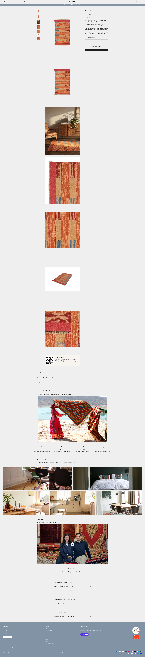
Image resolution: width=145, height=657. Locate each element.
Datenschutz (48, 632)
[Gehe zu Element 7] (38, 38)
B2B (47, 639)
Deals (15, 1)
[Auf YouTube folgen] (12, 647)
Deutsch (131, 1)
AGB (47, 628)
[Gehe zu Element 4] (38, 27)
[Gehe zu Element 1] (38, 11)
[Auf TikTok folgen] (15, 647)
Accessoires (10, 1)
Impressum (48, 626)
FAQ (47, 641)
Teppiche (4, 1)
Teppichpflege (48, 637)
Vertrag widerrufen (49, 643)
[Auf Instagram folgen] (6, 647)
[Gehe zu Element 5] (38, 31)
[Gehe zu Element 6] (38, 35)
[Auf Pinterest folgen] (9, 647)
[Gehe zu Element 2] (38, 16)
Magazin (20, 1)
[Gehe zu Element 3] (38, 22)
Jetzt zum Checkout (96, 49)
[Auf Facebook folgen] (3, 647)
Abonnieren (7, 637)
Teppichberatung (49, 635)
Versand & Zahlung (49, 630)
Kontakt (47, 634)
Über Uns (25, 1)
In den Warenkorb (96, 46)
